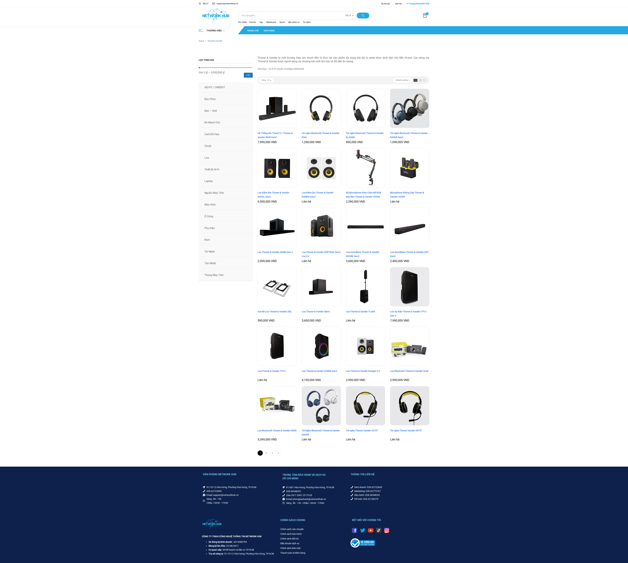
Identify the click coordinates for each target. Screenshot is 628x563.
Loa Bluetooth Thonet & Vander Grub (409, 371)
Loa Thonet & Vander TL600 (360, 311)
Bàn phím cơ (293, 22)
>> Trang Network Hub (417, 3)
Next (278, 453)
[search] (363, 15)
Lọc (248, 75)
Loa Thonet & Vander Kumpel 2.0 (363, 371)
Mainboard (271, 22)
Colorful (252, 22)
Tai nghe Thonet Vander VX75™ (406, 430)
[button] (425, 15)
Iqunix (282, 22)
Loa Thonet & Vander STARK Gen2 (319, 371)
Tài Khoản (385, 4)
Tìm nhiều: (242, 22)
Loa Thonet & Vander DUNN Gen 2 (275, 252)
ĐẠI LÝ (205, 3)
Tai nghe (306, 22)
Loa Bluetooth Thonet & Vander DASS (277, 430)
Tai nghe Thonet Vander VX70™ (362, 430)
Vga (261, 22)
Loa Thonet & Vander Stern (316, 311)
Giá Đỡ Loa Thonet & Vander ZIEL (275, 311)
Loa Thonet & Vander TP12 (272, 371)
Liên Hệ (398, 4)
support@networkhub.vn (227, 3)
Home (201, 41)
